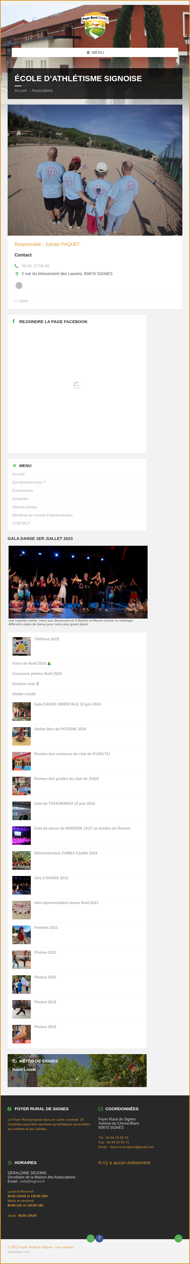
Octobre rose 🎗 (25, 684)
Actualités (20, 499)
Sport (23, 301)
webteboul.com (19, 1252)
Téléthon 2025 (46, 639)
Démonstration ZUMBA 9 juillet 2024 (65, 853)
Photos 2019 (45, 1002)
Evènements (22, 491)
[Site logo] (95, 38)
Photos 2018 (45, 1027)
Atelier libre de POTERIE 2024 (60, 729)
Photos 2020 (45, 977)
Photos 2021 (45, 952)
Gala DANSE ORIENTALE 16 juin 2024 (67, 704)
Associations (42, 91)
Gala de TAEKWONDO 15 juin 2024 (64, 803)
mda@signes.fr (32, 1181)
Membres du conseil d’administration (42, 515)
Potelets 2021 (46, 928)
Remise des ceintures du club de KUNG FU (72, 754)
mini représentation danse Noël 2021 (66, 903)
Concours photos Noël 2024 (37, 674)
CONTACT (21, 523)
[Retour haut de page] (178, 1238)
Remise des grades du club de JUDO (66, 779)
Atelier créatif (23, 694)
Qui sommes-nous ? (28, 482)
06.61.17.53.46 (35, 265)
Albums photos (24, 507)
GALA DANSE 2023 (51, 878)
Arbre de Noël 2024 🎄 (31, 663)
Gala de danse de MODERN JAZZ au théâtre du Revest (82, 828)
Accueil (21, 91)
